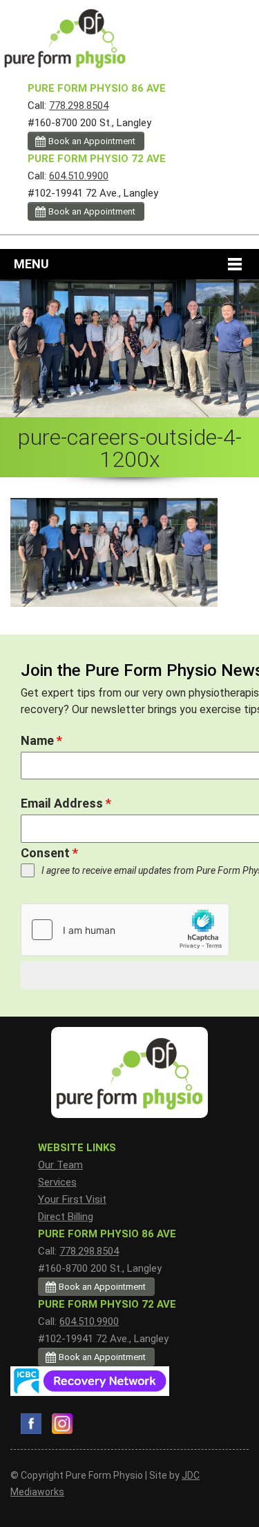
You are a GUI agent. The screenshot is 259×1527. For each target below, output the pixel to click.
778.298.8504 (78, 105)
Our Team (60, 1165)
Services (57, 1182)
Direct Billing (65, 1216)
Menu (31, 264)
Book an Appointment (91, 141)
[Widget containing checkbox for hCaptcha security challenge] (125, 930)
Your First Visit (72, 1199)
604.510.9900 (78, 176)
